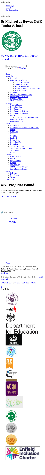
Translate (22, 68)
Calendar (9, 8)
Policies (13, 159)
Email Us (4, 273)
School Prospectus (17, 146)
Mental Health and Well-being (21, 95)
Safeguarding (15, 165)
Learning (9, 103)
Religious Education (17, 119)
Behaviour (14, 132)
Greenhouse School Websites (25, 283)
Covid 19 (13, 136)
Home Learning (16, 107)
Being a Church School (18, 80)
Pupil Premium (15, 161)
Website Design (6, 283)
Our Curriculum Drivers (19, 111)
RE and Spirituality (22, 86)
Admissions (14, 126)
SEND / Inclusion (16, 101)
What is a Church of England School (28, 88)
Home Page (10, 6)
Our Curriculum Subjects (19, 113)
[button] (10, 16)
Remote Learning (16, 121)
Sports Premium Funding (19, 169)
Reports (13, 163)
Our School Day (16, 142)
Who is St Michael (21, 90)
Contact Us (10, 179)
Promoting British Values (19, 97)
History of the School (22, 84)
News (8, 171)
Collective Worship (22, 82)
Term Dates (14, 150)
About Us (9, 76)
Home (8, 74)
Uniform (13, 152)
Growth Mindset (16, 105)
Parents (8, 123)
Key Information (12, 10)
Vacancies (13, 177)
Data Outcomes (15, 156)
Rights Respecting (16, 99)
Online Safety (15, 140)
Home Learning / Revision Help (26, 117)
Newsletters (14, 175)
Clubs (12, 134)
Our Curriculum (16, 109)
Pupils (12, 115)
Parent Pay (14, 144)
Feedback (13, 138)
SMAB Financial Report (19, 167)
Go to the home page (8, 196)
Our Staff (13, 78)
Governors (14, 93)
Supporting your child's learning (21, 148)
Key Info (9, 154)
